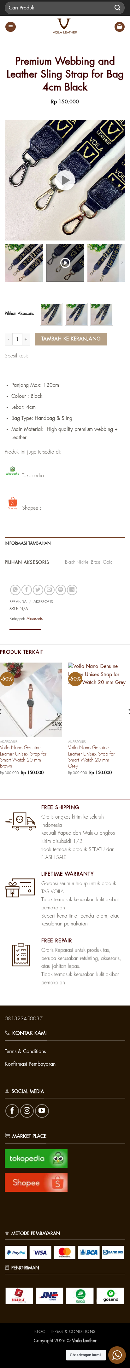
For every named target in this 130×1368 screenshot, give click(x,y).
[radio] (51, 314)
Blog (39, 1332)
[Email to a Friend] (49, 590)
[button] (10, 27)
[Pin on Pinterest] (61, 590)
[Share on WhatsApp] (15, 590)
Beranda (18, 602)
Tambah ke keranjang (71, 338)
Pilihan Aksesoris (19, 313)
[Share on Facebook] (26, 590)
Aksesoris (43, 602)
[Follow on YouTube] (42, 1111)
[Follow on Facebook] (12, 1111)
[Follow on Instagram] (27, 1111)
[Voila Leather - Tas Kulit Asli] (65, 27)
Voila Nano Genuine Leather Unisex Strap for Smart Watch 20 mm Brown (23, 756)
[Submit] (117, 8)
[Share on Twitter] (38, 590)
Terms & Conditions (73, 1332)
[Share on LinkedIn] (72, 590)
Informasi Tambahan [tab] (28, 543)
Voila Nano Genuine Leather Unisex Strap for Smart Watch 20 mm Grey (91, 756)
